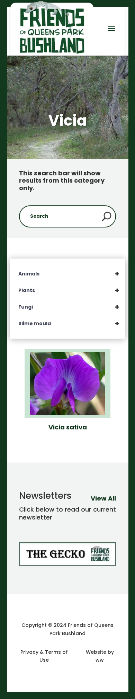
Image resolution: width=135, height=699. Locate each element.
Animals (68, 274)
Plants (68, 290)
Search (106, 216)
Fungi (68, 307)
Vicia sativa (67, 427)
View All (103, 498)
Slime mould (68, 323)
